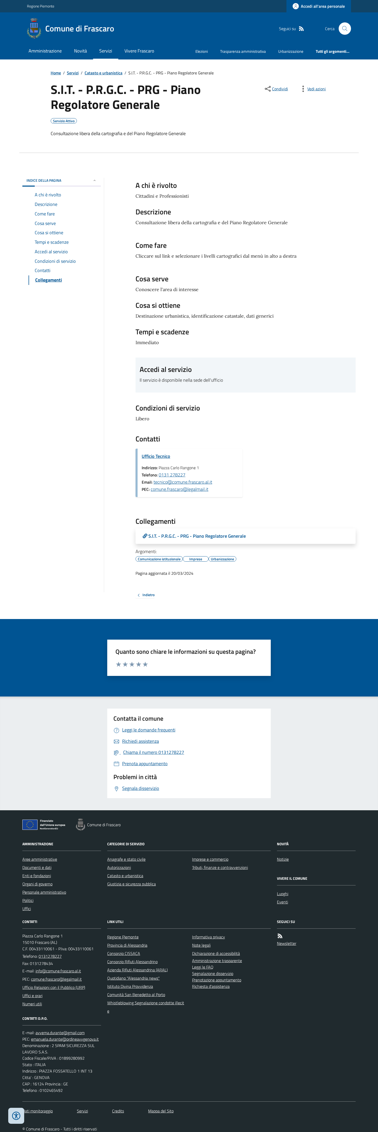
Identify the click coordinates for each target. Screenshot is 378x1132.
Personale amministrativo (44, 892)
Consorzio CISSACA (123, 953)
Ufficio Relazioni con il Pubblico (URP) (53, 987)
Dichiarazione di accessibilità (216, 953)
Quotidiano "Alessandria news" (133, 978)
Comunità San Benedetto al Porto (136, 994)
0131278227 (50, 956)
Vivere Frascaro (139, 50)
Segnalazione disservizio (212, 973)
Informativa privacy (208, 937)
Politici (27, 900)
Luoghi (282, 894)
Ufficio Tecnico (156, 456)
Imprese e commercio (210, 859)
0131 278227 (172, 474)
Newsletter (286, 943)
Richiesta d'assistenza (211, 986)
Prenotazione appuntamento (216, 980)
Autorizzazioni (119, 867)
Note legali (201, 945)
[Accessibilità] (16, 1116)
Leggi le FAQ (202, 967)
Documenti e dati (36, 867)
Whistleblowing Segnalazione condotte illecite (145, 1007)
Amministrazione (45, 50)
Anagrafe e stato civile (126, 859)
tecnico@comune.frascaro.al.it (183, 481)
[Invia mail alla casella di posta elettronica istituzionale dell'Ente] (58, 971)
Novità (80, 50)
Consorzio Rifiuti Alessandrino (132, 962)
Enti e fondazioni (36, 876)
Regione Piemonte (40, 6)
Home (56, 73)
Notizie (283, 859)
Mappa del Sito (161, 1111)
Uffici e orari (32, 995)
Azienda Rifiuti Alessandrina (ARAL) (137, 970)
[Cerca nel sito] (343, 28)
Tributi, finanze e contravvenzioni (220, 867)
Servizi (105, 50)
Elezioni (201, 51)
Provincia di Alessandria (127, 945)
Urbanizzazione (290, 51)
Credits (118, 1111)
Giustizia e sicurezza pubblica (131, 884)
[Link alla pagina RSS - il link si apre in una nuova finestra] (301, 28)
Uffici (26, 908)
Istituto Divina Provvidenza (130, 986)
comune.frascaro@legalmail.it (179, 489)
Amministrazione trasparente (217, 960)
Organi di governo (37, 884)
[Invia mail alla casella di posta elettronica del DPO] (60, 1033)
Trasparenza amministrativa (243, 51)
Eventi (282, 902)
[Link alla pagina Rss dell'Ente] (280, 936)
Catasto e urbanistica (103, 73)
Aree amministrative (39, 859)
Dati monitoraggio (37, 1111)
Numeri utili (32, 1004)
